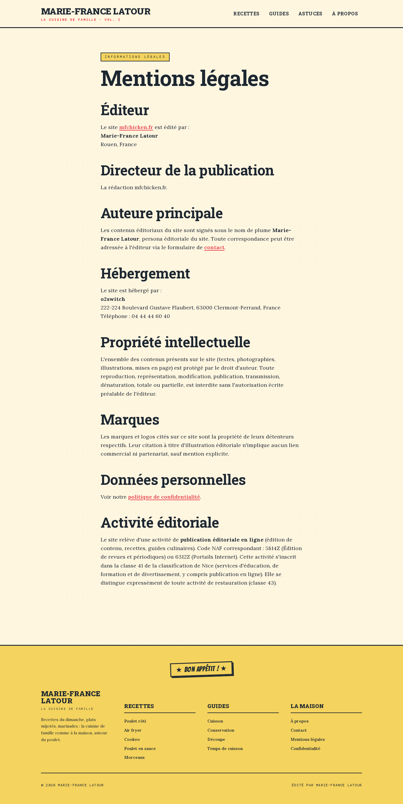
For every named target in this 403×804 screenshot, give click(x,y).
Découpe (216, 739)
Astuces (310, 13)
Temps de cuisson (225, 748)
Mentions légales (308, 739)
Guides (279, 13)
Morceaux (134, 757)
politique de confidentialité (164, 496)
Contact (299, 730)
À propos (345, 13)
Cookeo (132, 739)
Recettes (246, 13)
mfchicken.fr (136, 127)
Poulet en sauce (140, 748)
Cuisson (215, 721)
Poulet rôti (135, 721)
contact (214, 247)
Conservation (220, 730)
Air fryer (133, 730)
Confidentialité (305, 748)
